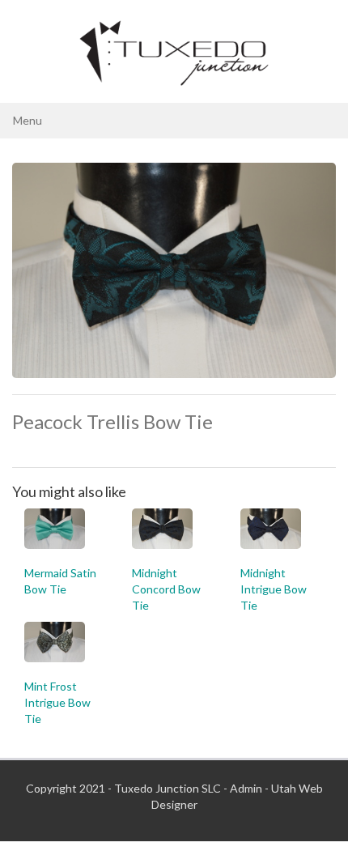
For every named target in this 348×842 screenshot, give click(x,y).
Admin (246, 788)
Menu (27, 120)
